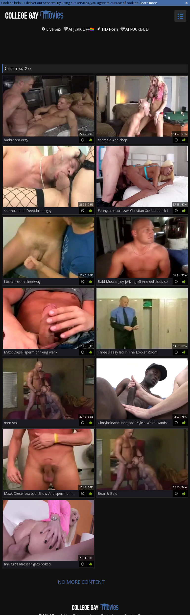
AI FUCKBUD (136, 29)
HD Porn (109, 29)
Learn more (148, 2)
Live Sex (53, 29)
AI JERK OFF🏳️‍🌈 (81, 29)
